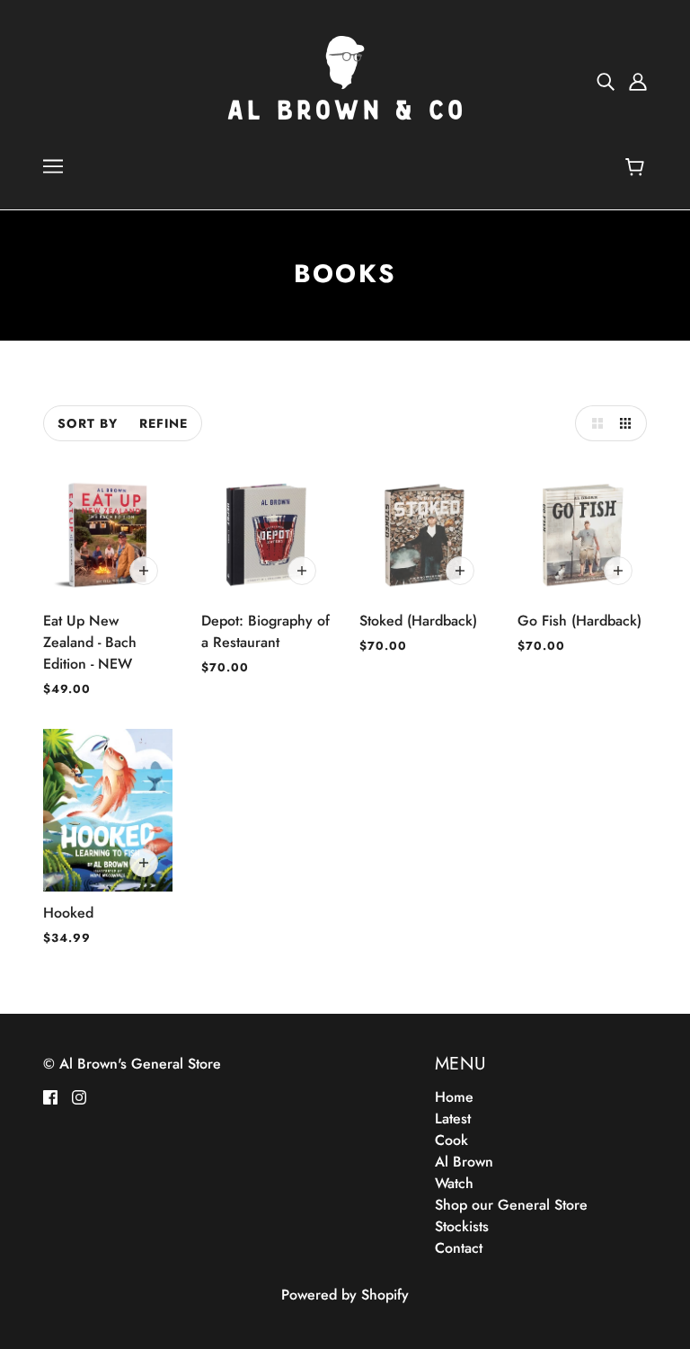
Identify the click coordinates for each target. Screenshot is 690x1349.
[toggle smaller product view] (629, 423)
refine (163, 423)
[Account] (638, 81)
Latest (453, 1118)
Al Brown (464, 1161)
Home (454, 1097)
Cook (451, 1140)
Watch (454, 1183)
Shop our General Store (511, 1204)
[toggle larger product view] (593, 423)
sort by (88, 423)
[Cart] (637, 168)
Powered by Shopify (345, 1294)
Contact (458, 1248)
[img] (605, 81)
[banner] (345, 79)
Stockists (462, 1226)
